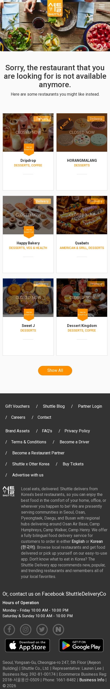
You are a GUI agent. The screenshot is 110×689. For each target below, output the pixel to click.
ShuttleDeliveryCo (86, 594)
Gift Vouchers (17, 406)
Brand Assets (17, 430)
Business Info (91, 679)
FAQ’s (47, 430)
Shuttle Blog (54, 406)
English (78, 541)
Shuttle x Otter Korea (30, 464)
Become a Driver (74, 442)
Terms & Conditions (28, 442)
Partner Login (90, 406)
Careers (18, 417)
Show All (55, 370)
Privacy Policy (77, 430)
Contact (44, 417)
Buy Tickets (73, 464)
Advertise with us (27, 475)
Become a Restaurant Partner (38, 453)
